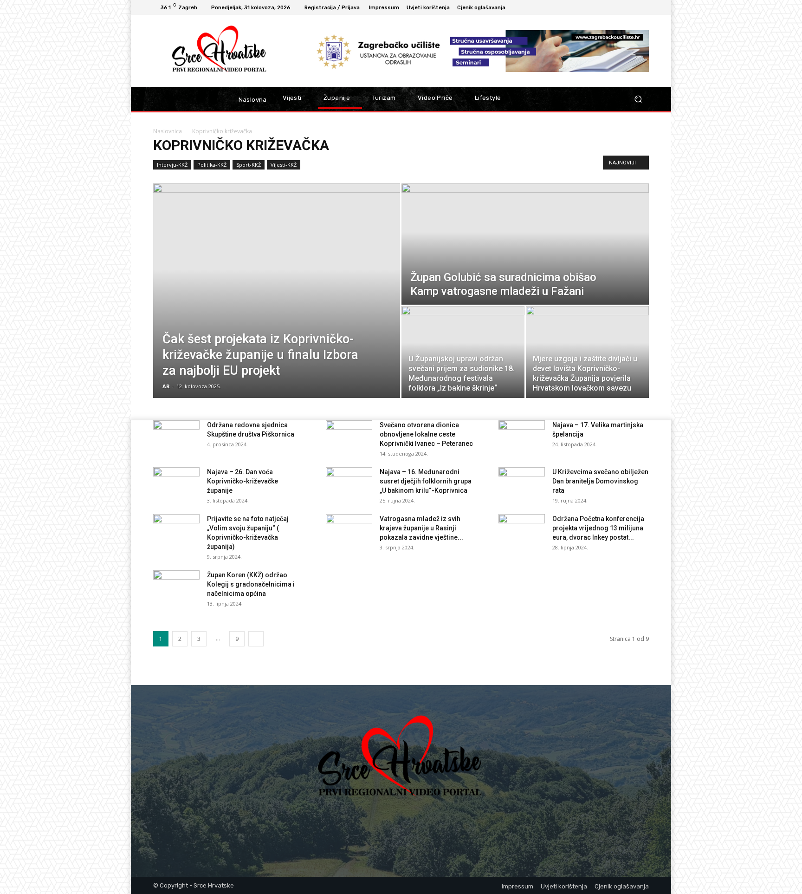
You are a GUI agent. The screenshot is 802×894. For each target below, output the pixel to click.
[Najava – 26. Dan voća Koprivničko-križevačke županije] (176, 483)
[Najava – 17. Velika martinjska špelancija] (521, 436)
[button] (638, 99)
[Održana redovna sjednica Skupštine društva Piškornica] (176, 436)
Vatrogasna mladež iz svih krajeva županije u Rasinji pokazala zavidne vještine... (421, 528)
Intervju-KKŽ (172, 164)
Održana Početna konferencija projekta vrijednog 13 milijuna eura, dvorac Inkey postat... (598, 528)
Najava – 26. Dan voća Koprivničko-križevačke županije (242, 481)
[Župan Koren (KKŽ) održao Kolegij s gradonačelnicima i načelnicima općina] (176, 586)
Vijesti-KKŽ (284, 164)
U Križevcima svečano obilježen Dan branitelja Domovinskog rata (600, 481)
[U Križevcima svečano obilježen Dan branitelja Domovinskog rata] (521, 483)
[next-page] (256, 638)
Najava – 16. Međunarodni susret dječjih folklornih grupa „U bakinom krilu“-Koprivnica (426, 481)
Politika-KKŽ (211, 164)
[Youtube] (643, 7)
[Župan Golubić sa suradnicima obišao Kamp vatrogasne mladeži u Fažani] (525, 244)
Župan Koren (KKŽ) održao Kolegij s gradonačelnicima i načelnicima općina (251, 584)
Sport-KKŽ (248, 164)
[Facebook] (632, 7)
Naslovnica (167, 131)
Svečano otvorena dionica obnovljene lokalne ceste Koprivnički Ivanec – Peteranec (426, 434)
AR (166, 386)
